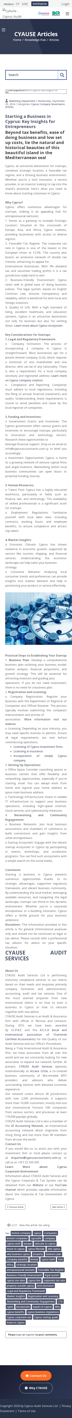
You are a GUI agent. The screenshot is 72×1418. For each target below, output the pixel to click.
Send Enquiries (40, 3)
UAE (25, 4)
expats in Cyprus (42, 1306)
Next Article (57, 1207)
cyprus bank (48, 1259)
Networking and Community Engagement (31, 1301)
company (50, 1238)
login (19, 1334)
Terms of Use (26, 1411)
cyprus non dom (16, 1280)
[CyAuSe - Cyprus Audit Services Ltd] (16, 13)
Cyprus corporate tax (19, 1317)
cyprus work (13, 1243)
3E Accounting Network (27, 1126)
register (30, 1334)
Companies (50, 1233)
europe (28, 1243)
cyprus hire (34, 1280)
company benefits (17, 1259)
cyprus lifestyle (36, 1248)
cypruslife (36, 1238)
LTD (60, 1301)
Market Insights (16, 1296)
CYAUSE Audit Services (35, 1066)
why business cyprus (18, 1254)
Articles (9, 107)
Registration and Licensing (43, 1296)
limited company (21, 1233)
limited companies (17, 1238)
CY (17, 4)
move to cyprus (16, 1248)
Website (38, 1185)
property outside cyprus (20, 1285)
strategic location (26, 1264)
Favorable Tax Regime (51, 1270)
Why (57, 1306)
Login (65, 4)
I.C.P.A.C (16, 1030)
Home (17, 40)
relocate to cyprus (45, 1243)
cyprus (37, 1233)
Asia (60, 1259)
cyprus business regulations (43, 1312)
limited (34, 1259)
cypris (10, 1306)
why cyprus (54, 1248)
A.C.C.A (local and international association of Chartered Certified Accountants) (36, 1034)
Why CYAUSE (38, 1388)
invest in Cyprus (16, 1322)
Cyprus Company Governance (48, 104)
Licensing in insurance (28, 751)
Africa (10, 1264)
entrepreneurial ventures (21, 1270)
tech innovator (45, 1285)
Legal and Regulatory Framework (26, 1291)
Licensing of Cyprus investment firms (38, 747)
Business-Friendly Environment (24, 1275)
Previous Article (16, 1207)
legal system (52, 1275)
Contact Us (38, 1376)
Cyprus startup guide (46, 1317)
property (38, 1254)
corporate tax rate (54, 1280)
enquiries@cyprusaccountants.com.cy (36, 1158)
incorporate (23, 1306)
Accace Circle (39, 1071)
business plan (53, 1254)
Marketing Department (22, 101)
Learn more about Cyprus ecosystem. (38, 325)
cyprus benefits (15, 1312)
